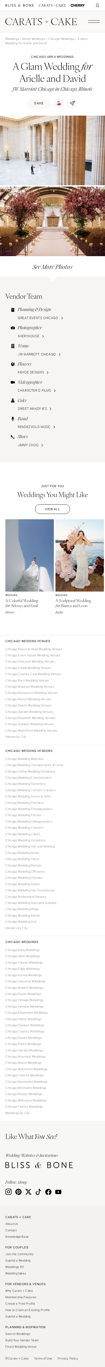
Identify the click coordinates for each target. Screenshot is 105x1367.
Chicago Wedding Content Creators (30, 790)
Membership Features (20, 1297)
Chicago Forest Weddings (23, 1044)
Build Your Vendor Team (22, 1340)
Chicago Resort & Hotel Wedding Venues (33, 649)
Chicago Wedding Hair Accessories (30, 890)
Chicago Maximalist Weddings (26, 1081)
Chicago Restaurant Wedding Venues (31, 692)
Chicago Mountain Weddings (25, 1056)
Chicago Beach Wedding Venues (28, 699)
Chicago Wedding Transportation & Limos (34, 765)
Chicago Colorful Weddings (24, 1075)
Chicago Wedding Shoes (22, 884)
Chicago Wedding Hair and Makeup (30, 846)
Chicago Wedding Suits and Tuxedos (31, 902)
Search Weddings (17, 1333)
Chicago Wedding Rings (22, 909)
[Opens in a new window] (19, 5)
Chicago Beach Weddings (23, 1062)
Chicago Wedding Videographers (28, 821)
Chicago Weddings (61, 38)
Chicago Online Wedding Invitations (30, 771)
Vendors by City (16, 928)
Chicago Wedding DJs (20, 921)
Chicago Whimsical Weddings (26, 1100)
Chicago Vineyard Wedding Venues (30, 661)
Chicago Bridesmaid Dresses (25, 896)
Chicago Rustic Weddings (23, 993)
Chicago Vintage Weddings (24, 1000)
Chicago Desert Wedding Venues (28, 705)
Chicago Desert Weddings (23, 1037)
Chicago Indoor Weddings (23, 1019)
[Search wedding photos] (78, 5)
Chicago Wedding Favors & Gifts (28, 796)
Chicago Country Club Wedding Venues (33, 674)
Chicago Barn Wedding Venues (27, 680)
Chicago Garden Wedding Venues (29, 711)
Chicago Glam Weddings (22, 956)
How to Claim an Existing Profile (27, 1310)
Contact (11, 1230)
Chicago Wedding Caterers (24, 827)
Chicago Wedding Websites (24, 758)
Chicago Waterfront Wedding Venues (31, 730)
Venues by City (16, 736)
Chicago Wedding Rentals (23, 865)
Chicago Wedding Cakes (22, 834)
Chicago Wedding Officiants (24, 871)
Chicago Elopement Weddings (26, 1012)
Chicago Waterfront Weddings (26, 1069)
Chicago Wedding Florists (23, 815)
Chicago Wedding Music (22, 852)
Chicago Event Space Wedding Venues (32, 655)
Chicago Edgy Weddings (22, 968)
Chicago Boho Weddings (22, 950)
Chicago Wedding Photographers (28, 809)
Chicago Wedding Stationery (25, 783)
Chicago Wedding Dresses (24, 877)
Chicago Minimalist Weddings (26, 1087)
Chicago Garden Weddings (24, 1050)
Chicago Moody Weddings (23, 1094)
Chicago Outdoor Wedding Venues (29, 724)
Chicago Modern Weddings (24, 987)
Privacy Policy (68, 1358)
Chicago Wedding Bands (22, 915)
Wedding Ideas (15, 1273)
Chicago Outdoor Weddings (24, 1025)
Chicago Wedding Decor (22, 859)
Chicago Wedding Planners (24, 802)
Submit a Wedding (18, 1260)
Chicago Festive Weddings (24, 1106)
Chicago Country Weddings (24, 1031)
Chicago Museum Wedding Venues (29, 686)
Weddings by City (17, 1113)
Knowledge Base (17, 1236)
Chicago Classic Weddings (24, 962)
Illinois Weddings (33, 38)
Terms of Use (43, 1358)
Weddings (12, 38)
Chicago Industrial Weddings (25, 981)
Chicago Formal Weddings (23, 975)
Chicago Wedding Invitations (25, 840)
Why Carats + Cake (19, 1290)
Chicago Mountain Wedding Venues (30, 718)
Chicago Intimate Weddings (24, 1006)
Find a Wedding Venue (21, 1346)
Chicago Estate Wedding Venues (28, 667)
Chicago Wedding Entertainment (28, 777)
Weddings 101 (14, 1266)
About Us (11, 1223)
